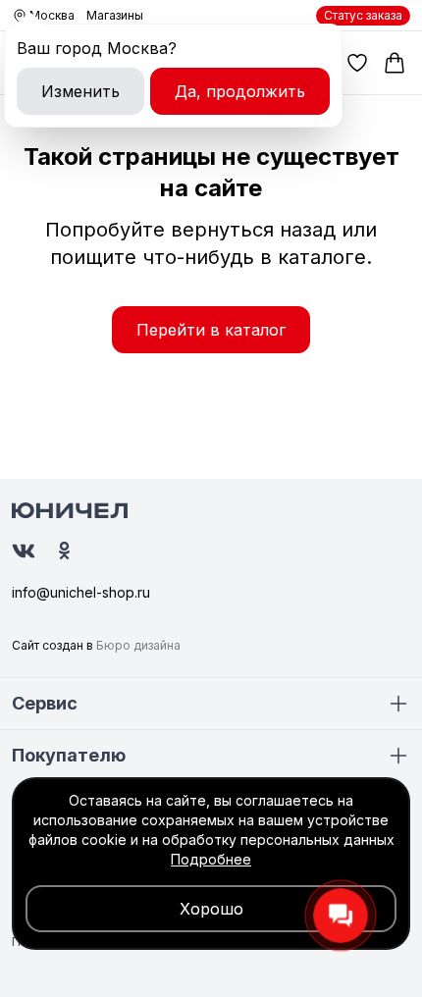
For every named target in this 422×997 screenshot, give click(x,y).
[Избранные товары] (357, 63)
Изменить (80, 91)
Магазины (114, 15)
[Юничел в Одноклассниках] (64, 550)
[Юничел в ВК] (23, 551)
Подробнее (211, 859)
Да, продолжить (240, 91)
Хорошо (211, 908)
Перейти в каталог (211, 330)
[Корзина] (394, 63)
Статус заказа (363, 15)
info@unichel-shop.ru (81, 592)
